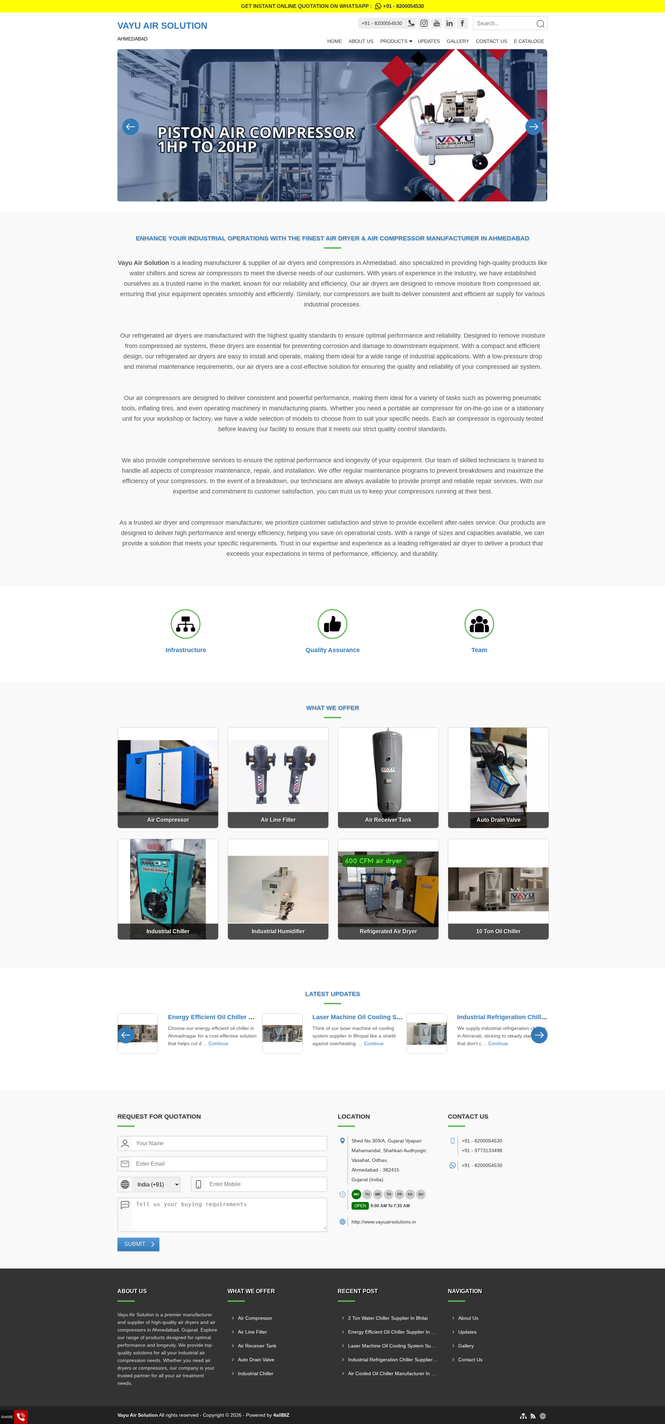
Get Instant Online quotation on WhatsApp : (332, 6)
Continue (231, 1043)
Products (393, 41)
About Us (361, 41)
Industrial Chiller (255, 1373)
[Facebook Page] (462, 23)
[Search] (540, 23)
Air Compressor (255, 1318)
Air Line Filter (252, 1332)
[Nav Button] (130, 125)
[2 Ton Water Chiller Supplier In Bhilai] (429, 1033)
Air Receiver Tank (257, 1346)
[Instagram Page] (423, 23)
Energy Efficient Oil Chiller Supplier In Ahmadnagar (392, 1332)
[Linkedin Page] (449, 23)
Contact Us (491, 41)
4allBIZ (281, 1415)
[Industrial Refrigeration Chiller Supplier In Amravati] (284, 1033)
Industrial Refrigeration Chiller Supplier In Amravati (390, 1017)
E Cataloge (529, 41)
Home (334, 41)
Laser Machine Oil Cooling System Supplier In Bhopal (249, 1017)
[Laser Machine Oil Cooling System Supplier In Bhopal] (139, 1033)
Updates (429, 41)
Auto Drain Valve (256, 1359)
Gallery (458, 41)
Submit (134, 1244)
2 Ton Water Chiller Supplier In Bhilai (513, 1017)
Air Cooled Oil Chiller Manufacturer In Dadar (392, 1373)
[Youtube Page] (436, 23)
